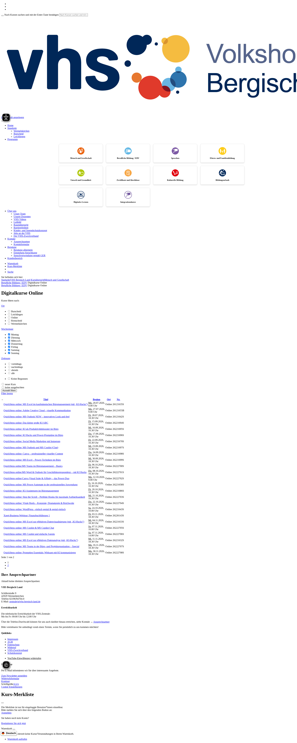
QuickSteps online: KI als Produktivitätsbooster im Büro (31, 429)
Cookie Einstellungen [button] (11, 687)
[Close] (14, 729)
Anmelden (6, 712)
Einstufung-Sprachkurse (25, 252)
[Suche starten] (2, 15)
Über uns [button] (11, 211)
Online (14, 317)
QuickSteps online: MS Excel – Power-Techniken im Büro (32, 460)
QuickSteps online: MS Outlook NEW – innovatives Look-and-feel (36, 416)
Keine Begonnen (19, 378)
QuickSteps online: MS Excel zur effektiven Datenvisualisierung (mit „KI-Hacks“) (44, 521)
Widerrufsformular (10, 678)
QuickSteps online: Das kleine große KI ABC (26, 422)
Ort (109, 399)
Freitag (14, 347)
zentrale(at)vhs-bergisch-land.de (24, 601)
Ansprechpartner (22, 241)
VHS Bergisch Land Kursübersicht (27, 280)
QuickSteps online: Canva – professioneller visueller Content (33, 453)
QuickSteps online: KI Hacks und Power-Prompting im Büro (33, 435)
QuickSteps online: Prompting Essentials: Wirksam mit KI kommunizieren (40, 552)
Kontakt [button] (11, 238)
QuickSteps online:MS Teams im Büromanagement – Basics (33, 466)
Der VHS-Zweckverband (26, 236)
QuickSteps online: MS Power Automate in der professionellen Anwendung (40, 484)
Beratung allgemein (23, 250)
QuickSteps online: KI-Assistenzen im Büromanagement (31, 490)
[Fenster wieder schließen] (2, 702)
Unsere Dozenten (22, 216)
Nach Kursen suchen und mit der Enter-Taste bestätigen (31, 14)
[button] (14, 675)
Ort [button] (2, 306)
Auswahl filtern (9, 390)
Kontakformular (21, 244)
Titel (45, 399)
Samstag (15, 350)
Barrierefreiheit (21, 227)
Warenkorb (12, 263)
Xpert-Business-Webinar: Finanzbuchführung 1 (27, 515)
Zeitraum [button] (5, 358)
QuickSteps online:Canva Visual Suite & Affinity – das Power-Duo (36, 478)
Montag (15, 334)
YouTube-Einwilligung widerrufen (24, 658)
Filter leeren (7, 393)
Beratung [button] (11, 247)
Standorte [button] (12, 128)
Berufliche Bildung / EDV (14, 282)
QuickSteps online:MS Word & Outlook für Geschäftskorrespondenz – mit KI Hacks (45, 472)
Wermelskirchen (21, 131)
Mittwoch (16, 340)
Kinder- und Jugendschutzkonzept (30, 230)
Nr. (118, 399)
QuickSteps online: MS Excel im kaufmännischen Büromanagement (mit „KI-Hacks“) (46, 404)
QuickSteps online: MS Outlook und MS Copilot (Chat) (31, 447)
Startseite (5, 280)
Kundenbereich (14, 258)
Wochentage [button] (7, 329)
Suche (10, 272)
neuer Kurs (10, 384)
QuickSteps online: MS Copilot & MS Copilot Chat (29, 528)
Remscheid (16, 320)
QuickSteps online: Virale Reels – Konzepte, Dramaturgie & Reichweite (39, 503)
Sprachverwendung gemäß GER (29, 255)
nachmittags (17, 367)
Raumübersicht (21, 225)
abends (14, 370)
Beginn (96, 399)
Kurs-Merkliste (14, 266)
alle (13, 373)
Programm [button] (12, 139)
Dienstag (15, 337)
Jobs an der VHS (22, 233)
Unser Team (20, 213)
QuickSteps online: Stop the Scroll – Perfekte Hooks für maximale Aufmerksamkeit (44, 497)
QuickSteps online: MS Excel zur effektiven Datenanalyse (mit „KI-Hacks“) (41, 540)
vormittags (16, 364)
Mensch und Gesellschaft (56, 280)
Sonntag (15, 353)
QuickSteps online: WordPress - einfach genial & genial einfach (35, 509)
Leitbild (17, 222)
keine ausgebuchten (14, 387)
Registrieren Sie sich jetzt (13, 723)
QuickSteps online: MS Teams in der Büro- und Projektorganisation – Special (41, 546)
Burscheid (19, 133)
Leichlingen (19, 136)
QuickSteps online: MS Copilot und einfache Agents (29, 534)
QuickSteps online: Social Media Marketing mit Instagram (32, 441)
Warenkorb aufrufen (17, 739)
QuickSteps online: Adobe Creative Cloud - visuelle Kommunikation (37, 410)
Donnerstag (16, 344)
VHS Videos (20, 219)
